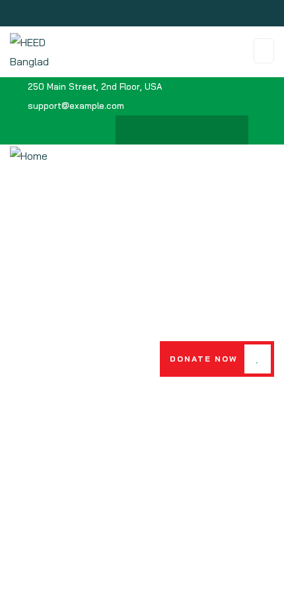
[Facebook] (143, 130)
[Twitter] (169, 130)
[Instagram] (194, 130)
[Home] (29, 156)
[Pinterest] (220, 130)
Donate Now (204, 359)
